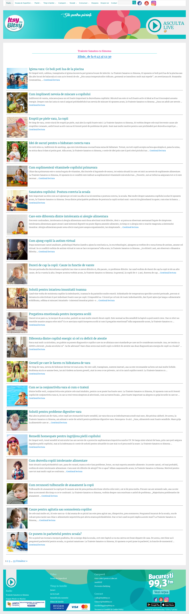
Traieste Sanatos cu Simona (17, 595)
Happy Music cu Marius (16, 599)
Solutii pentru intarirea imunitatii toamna (57, 289)
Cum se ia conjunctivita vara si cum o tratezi (59, 387)
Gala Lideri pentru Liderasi (105, 578)
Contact (114, 3)
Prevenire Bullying (102, 586)
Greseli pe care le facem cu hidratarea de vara (59, 363)
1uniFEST (98, 582)
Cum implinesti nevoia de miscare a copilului (59, 94)
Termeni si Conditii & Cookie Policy (108, 609)
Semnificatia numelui (59, 598)
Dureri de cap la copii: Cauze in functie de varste (61, 265)
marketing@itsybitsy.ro (104, 606)
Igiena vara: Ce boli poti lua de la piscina (56, 69)
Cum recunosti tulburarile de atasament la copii (61, 485)
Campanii (62, 3)
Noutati (72, 3)
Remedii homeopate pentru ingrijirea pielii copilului (65, 436)
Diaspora (94, 3)
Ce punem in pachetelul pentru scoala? (55, 534)
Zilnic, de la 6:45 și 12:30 (94, 56)
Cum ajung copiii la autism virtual (52, 240)
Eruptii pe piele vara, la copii (48, 118)
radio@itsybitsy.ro (102, 598)
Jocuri (52, 590)
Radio (8, 3)
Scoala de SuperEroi (23, 3)
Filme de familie (57, 602)
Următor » (22, 561)
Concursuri (83, 3)
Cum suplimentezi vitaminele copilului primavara (63, 167)
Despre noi (105, 3)
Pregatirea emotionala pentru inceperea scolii (60, 314)
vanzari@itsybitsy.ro (103, 602)
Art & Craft (54, 594)
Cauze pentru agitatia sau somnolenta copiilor (60, 509)
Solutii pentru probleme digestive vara (55, 411)
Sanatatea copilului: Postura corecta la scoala (59, 192)
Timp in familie (48, 3)
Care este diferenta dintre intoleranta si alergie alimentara (68, 216)
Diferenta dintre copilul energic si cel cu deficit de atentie (68, 338)
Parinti (37, 3)
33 (14, 561)
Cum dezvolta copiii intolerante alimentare (58, 460)
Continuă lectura (52, 80)
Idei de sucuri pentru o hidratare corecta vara (59, 143)
